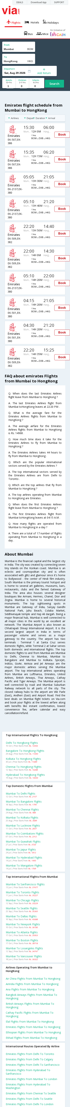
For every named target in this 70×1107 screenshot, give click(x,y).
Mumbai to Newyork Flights (23, 924)
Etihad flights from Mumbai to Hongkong (31, 1037)
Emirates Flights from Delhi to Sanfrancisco (33, 1064)
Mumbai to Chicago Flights (22, 900)
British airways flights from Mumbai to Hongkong (30, 1005)
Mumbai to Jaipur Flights (21, 849)
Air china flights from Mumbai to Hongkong (33, 978)
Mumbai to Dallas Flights (21, 916)
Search (54, 84)
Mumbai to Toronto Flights (22, 892)
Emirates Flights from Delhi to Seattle (29, 1098)
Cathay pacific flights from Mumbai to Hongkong (29, 1014)
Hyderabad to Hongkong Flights (25, 774)
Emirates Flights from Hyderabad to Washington (28, 1086)
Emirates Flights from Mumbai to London (31, 1079)
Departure (9, 68)
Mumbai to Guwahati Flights (23, 841)
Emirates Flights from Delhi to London (29, 1104)
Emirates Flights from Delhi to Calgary (29, 1059)
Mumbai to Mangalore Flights (24, 865)
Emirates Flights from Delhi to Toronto (30, 1054)
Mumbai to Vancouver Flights (24, 956)
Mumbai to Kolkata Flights (22, 817)
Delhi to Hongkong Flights (22, 743)
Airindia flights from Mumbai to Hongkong (32, 984)
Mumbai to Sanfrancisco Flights (25, 884)
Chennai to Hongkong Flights (23, 767)
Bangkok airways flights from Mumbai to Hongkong (31, 996)
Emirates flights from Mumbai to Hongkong (33, 1027)
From (7, 44)
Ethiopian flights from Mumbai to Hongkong (33, 1032)
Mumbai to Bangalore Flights (24, 801)
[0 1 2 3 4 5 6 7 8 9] (22, 86)
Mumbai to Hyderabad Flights (24, 857)
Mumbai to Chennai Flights (22, 809)
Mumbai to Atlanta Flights (22, 932)
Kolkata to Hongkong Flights (23, 759)
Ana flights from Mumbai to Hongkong (30, 989)
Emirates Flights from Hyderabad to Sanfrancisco (28, 1071)
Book (62, 134)
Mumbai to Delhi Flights (20, 793)
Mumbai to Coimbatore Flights (24, 833)
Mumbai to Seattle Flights (22, 908)
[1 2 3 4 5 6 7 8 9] (9, 86)
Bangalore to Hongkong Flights (25, 751)
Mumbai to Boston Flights (22, 940)
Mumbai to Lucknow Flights (23, 825)
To (5, 57)
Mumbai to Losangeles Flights (24, 948)
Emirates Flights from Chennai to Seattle (31, 1093)
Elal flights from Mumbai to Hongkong (30, 1021)
